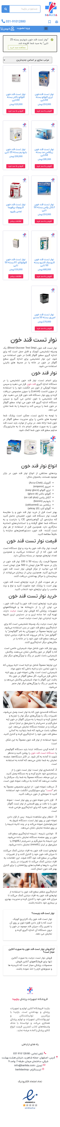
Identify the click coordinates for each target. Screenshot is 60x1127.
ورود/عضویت (23, 28)
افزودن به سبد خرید (44, 111)
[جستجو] (6, 9)
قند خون (31, 384)
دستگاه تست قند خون (42, 753)
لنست (49, 790)
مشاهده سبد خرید (18, 47)
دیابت (13, 611)
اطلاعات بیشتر (15, 221)
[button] (45, 28)
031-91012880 (16, 22)
